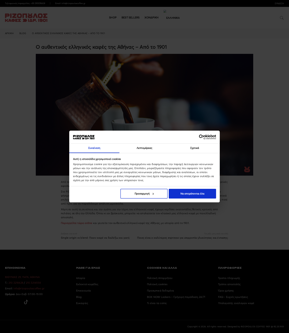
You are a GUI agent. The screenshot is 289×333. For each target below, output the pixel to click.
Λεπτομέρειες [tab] (144, 148)
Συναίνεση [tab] (94, 148)
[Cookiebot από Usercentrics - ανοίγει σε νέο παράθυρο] (201, 136)
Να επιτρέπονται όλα (192, 193)
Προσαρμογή (142, 193)
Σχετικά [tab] (194, 148)
